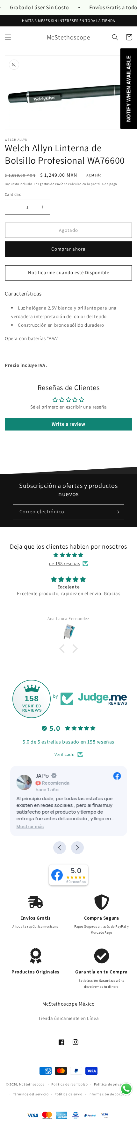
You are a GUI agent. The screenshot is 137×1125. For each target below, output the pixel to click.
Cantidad (13, 194)
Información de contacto (109, 1094)
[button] (8, 37)
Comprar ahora (68, 249)
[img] (68, 555)
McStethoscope (32, 1084)
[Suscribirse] (117, 511)
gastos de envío (51, 184)
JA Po (41, 775)
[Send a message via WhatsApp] (126, 1088)
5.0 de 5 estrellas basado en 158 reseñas (68, 741)
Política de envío (68, 1094)
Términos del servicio (31, 1094)
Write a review (68, 424)
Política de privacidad (112, 1084)
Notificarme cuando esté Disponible (68, 272)
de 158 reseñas (64, 563)
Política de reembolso (69, 1084)
